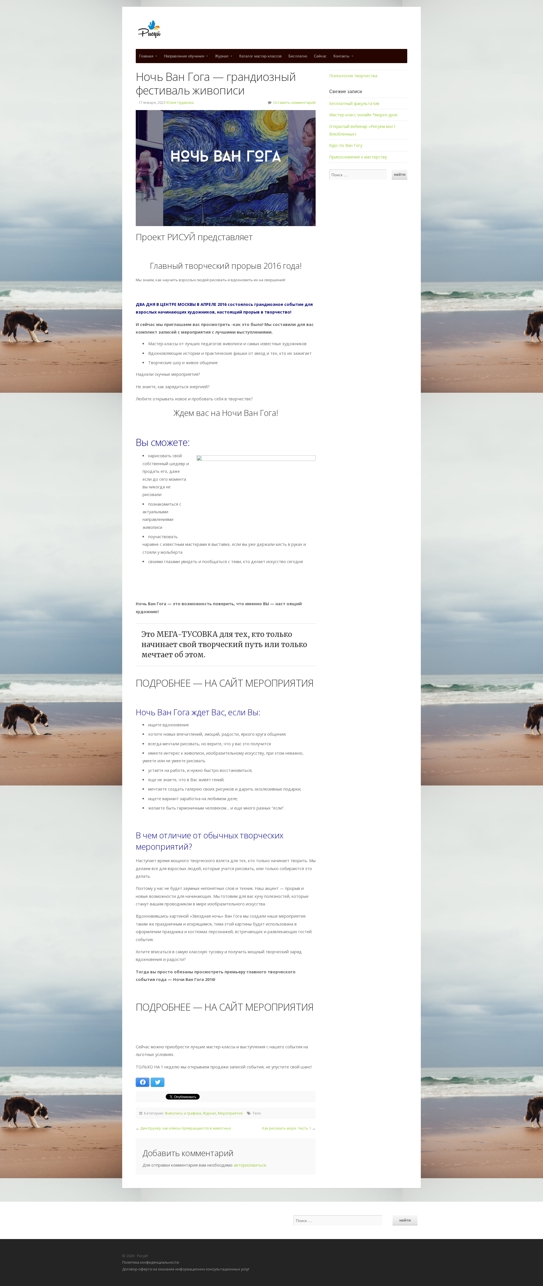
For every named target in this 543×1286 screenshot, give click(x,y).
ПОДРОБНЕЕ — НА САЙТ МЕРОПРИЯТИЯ (225, 683)
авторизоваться (250, 1165)
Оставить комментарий (294, 102)
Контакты (341, 56)
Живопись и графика (183, 1113)
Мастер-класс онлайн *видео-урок (363, 114)
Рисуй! (271, 29)
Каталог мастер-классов (260, 56)
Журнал (222, 56)
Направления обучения (184, 56)
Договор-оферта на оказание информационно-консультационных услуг (185, 1269)
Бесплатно (297, 56)
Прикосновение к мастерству (358, 157)
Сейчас (320, 56)
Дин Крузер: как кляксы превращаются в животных (185, 1128)
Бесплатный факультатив (354, 103)
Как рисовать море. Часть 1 (286, 1128)
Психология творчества (353, 75)
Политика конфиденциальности (150, 1262)
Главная (146, 56)
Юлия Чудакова (180, 102)
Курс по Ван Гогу (345, 145)
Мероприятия (230, 1113)
